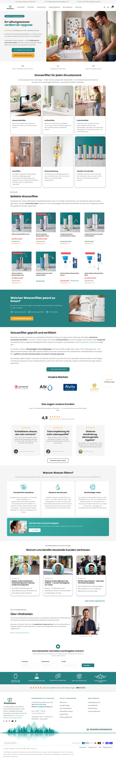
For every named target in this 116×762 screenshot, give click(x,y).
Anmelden (86, 665)
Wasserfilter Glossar (66, 711)
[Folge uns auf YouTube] (12, 721)
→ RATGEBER (34, 530)
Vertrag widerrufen (94, 711)
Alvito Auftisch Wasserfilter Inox (18, 274)
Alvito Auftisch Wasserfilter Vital (42, 235)
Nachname (45, 661)
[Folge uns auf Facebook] (3, 721)
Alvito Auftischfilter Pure (20, 234)
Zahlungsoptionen (94, 702)
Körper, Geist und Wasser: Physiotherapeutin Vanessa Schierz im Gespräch (23, 583)
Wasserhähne (41, 7)
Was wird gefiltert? (66, 708)
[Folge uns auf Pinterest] (9, 721)
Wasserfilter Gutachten (89, 342)
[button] (109, 381)
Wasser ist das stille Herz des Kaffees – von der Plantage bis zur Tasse (57, 583)
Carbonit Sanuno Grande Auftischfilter (93, 235)
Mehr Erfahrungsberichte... (95, 601)
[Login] (108, 7)
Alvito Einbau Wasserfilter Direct (69, 274)
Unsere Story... (19, 715)
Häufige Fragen (65, 705)
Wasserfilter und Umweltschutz (101, 729)
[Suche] (104, 7)
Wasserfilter (21, 7)
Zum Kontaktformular (38, 713)
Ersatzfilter (30, 7)
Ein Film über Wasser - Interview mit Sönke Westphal (91, 582)
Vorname (25, 661)
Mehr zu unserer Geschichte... (20, 633)
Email (63, 661)
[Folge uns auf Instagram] (6, 721)
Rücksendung (92, 708)
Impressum (83, 747)
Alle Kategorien (68, 7)
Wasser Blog (64, 714)
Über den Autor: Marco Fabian (12, 718)
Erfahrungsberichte (66, 717)
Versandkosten (93, 705)
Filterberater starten (23, 50)
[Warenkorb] (112, 7)
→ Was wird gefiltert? (58, 369)
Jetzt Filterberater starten (22, 318)
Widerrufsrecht (108, 747)
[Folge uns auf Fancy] (15, 721)
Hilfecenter (63, 702)
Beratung (78, 7)
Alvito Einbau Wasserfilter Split (93, 274)
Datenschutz (92, 747)
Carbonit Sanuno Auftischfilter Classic (68, 235)
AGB (100, 747)
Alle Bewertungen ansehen (58, 460)
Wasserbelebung (54, 7)
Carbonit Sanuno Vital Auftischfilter (44, 274)
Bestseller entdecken (23, 55)
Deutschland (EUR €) (10, 743)
